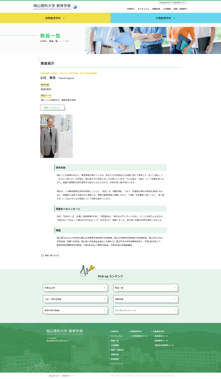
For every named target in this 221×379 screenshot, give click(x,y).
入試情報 (167, 8)
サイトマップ (117, 363)
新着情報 (115, 359)
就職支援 (156, 8)
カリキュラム (143, 8)
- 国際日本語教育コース (164, 345)
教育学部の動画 (52, 310)
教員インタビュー (52, 107)
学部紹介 (131, 8)
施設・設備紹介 (180, 8)
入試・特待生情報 (53, 299)
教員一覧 (53, 41)
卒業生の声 (50, 287)
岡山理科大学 (165, 2)
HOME (43, 41)
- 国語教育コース (161, 340)
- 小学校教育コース (139, 336)
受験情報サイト (179, 2)
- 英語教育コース (161, 336)
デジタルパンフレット (125, 310)
